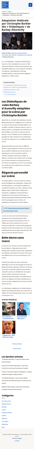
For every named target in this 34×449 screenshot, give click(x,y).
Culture (4, 410)
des (16, 55)
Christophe (5, 55)
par (25, 55)
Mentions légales (17, 438)
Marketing (5, 424)
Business (4, 407)
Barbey (20, 53)
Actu (3, 398)
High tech (4, 418)
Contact (17, 440)
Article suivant (17, 348)
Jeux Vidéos (5, 421)
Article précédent (17, 344)
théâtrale (29, 55)
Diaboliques (20, 55)
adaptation (15, 53)
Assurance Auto (6, 401)
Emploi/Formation (7, 412)
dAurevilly (11, 55)
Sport (3, 427)
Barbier (25, 53)
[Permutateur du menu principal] (30, 5)
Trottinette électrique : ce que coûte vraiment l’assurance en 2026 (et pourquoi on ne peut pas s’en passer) (16, 380)
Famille (4, 415)
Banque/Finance (6, 404)
